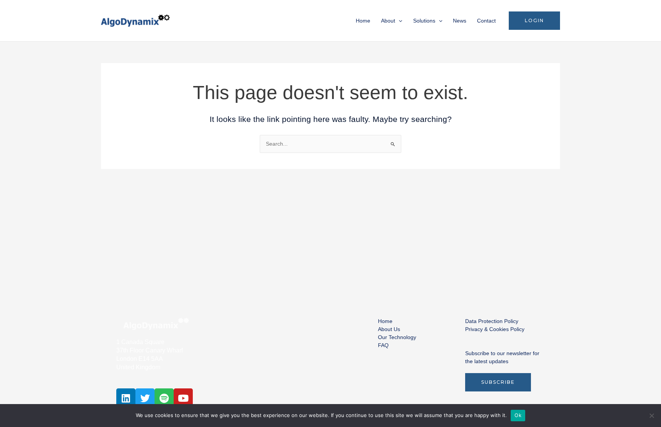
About (388, 21)
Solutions (424, 21)
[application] (398, 21)
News (459, 21)
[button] (534, 20)
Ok (517, 415)
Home (363, 21)
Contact (486, 21)
